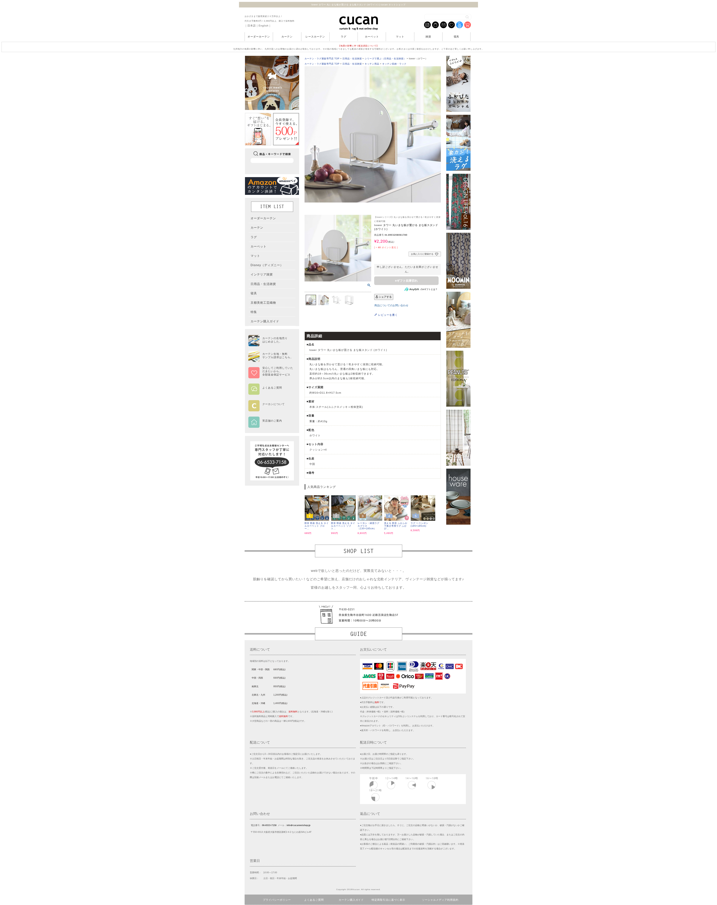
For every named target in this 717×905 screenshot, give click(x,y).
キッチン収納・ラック (394, 64)
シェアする (385, 296)
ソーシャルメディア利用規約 (440, 899)
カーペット (372, 36)
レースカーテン (315, 36)
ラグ (343, 36)
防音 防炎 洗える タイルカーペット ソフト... (343, 526)
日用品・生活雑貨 (352, 58)
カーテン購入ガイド (351, 899)
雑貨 (428, 36)
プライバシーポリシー (277, 899)
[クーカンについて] (270, 408)
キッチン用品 (372, 64)
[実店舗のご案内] (270, 425)
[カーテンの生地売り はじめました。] (270, 344)
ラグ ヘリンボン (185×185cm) (419, 524)
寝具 (456, 36)
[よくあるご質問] (270, 392)
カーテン (287, 36)
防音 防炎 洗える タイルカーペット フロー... (317, 526)
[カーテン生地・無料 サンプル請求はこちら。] (270, 360)
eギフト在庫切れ (406, 280)
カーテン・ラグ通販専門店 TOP (322, 58)
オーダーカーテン (259, 36)
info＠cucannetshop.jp (298, 825)
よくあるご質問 (314, 899)
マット (400, 36)
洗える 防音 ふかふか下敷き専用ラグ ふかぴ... (395, 526)
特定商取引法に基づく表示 (388, 899)
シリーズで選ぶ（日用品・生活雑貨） (385, 58)
